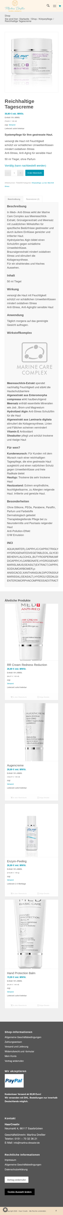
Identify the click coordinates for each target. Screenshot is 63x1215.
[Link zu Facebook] (56, 1210)
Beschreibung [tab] (14, 199)
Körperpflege (36, 182)
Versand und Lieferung (16, 1046)
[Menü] (54, 5)
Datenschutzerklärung (16, 1169)
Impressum (10, 1159)
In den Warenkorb (35, 173)
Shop (7, 16)
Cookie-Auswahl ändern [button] (20, 1191)
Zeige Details (44, 697)
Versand (12, 124)
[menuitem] (47, 6)
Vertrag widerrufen (14, 1061)
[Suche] (47, 6)
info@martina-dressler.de (27, 1142)
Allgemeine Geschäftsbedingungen (23, 1037)
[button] (5, 1209)
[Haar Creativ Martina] (26, 6)
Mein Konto (11, 1056)
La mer (44, 182)
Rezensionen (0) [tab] (32, 199)
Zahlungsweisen (13, 1041)
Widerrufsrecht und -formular (19, 1051)
